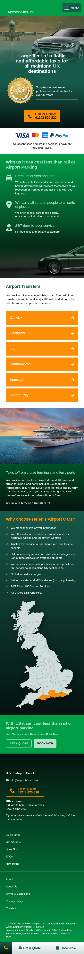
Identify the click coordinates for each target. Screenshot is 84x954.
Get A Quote (19, 743)
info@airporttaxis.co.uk (24, 780)
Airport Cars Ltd (18, 8)
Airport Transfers (23, 286)
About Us (11, 886)
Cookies (11, 908)
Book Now (45, 743)
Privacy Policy (14, 901)
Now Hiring (12, 863)
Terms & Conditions (18, 893)
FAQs (9, 856)
